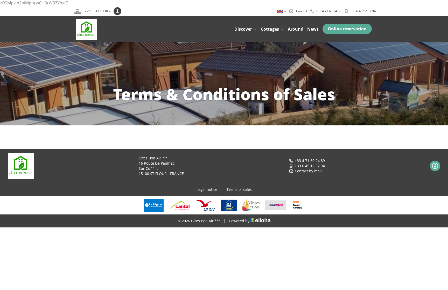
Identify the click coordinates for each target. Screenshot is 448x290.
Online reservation (347, 29)
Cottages (270, 29)
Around (295, 29)
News (313, 29)
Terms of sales (239, 189)
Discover (243, 29)
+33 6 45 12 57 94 (310, 165)
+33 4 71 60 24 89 (310, 160)
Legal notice (207, 189)
